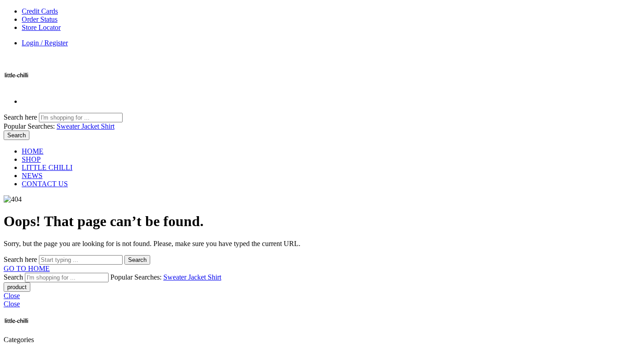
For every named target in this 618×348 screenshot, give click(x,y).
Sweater (69, 126)
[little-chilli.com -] (16, 86)
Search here (21, 117)
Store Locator (41, 27)
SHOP (31, 159)
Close (12, 296)
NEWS (32, 175)
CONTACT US (45, 184)
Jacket (91, 126)
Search (16, 135)
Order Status (39, 19)
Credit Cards (40, 11)
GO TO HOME (27, 268)
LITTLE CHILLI (47, 167)
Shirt (107, 126)
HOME (32, 151)
